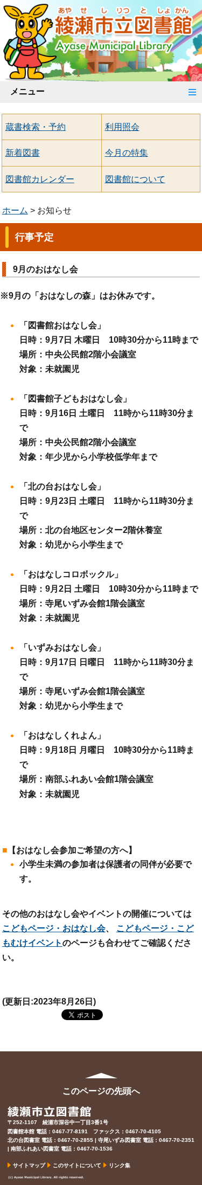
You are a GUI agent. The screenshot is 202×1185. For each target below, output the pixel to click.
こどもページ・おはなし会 (54, 928)
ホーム (15, 210)
